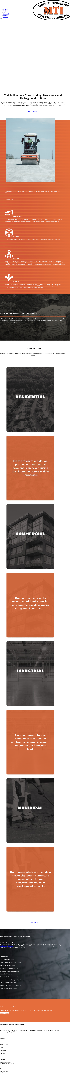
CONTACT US (4, 1013)
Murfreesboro (3, 946)
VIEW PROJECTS (35, 922)
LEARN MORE (32, 111)
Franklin (10, 946)
